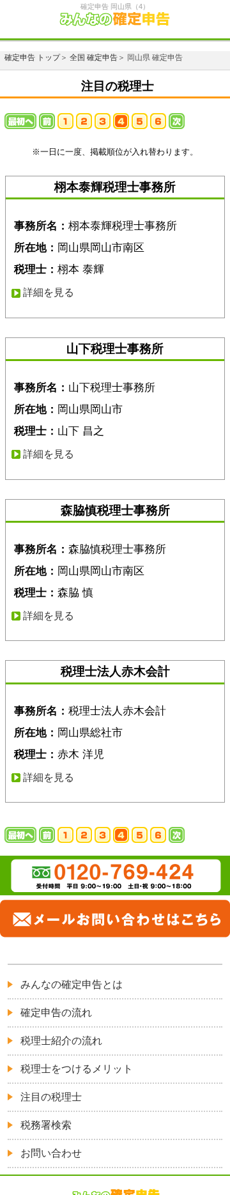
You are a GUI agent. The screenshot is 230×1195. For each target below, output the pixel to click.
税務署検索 (46, 1125)
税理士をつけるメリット (76, 1068)
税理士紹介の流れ (61, 1040)
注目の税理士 (51, 1096)
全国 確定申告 (94, 57)
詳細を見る (48, 292)
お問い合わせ (51, 1153)
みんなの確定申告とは (71, 984)
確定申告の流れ (56, 1012)
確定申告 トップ (32, 57)
